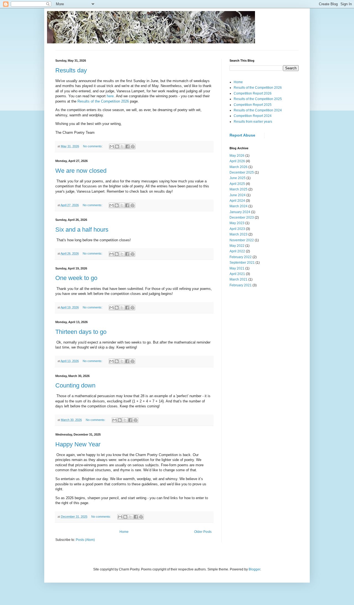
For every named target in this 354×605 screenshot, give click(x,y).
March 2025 (239, 189)
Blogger (254, 569)
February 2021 (241, 285)
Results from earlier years (253, 122)
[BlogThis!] (117, 146)
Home (124, 532)
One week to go (76, 277)
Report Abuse (242, 135)
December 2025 (242, 172)
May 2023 (237, 223)
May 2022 (237, 246)
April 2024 (237, 201)
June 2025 (238, 178)
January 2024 (240, 212)
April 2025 (237, 184)
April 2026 (237, 161)
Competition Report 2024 (253, 116)
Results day (71, 70)
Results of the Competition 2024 (258, 110)
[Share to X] (122, 146)
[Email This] (111, 146)
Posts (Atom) (85, 540)
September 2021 (242, 262)
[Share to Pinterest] (133, 146)
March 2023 (239, 234)
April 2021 (237, 274)
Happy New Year (77, 444)
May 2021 (237, 268)
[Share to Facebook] (127, 146)
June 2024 (238, 195)
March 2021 (239, 279)
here (110, 96)
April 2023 (237, 229)
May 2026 (237, 156)
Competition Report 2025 (253, 105)
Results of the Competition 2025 (258, 99)
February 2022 (241, 257)
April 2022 (237, 251)
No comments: (93, 146)
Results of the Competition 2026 (103, 101)
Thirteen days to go (80, 331)
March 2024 (239, 206)
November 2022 (242, 240)
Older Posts (203, 532)
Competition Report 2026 (253, 93)
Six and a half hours (81, 229)
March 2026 (239, 167)
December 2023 (242, 217)
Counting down (75, 385)
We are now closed (80, 170)
